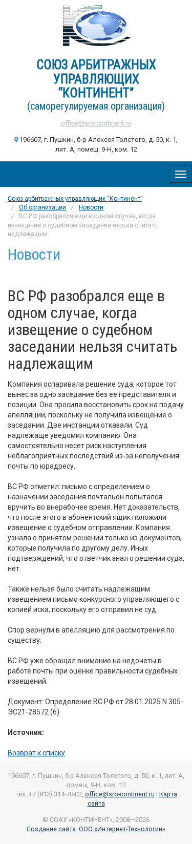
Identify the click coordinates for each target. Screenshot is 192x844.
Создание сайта (51, 829)
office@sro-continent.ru (96, 123)
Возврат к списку (36, 753)
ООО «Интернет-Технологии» (122, 829)
